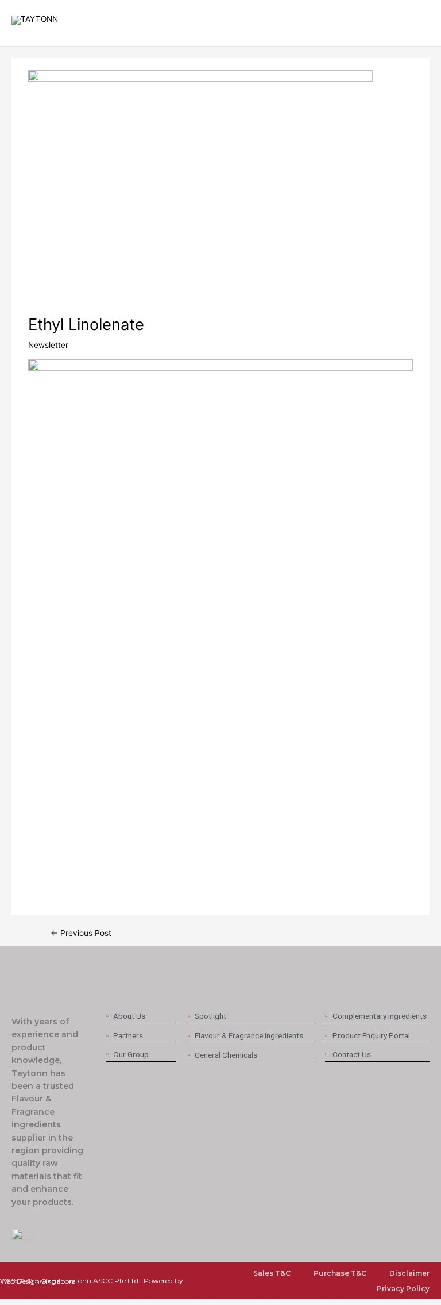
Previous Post (81, 934)
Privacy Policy (403, 1288)
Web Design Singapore (37, 1281)
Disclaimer (409, 1273)
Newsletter (48, 345)
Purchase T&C (340, 1273)
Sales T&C (272, 1273)
